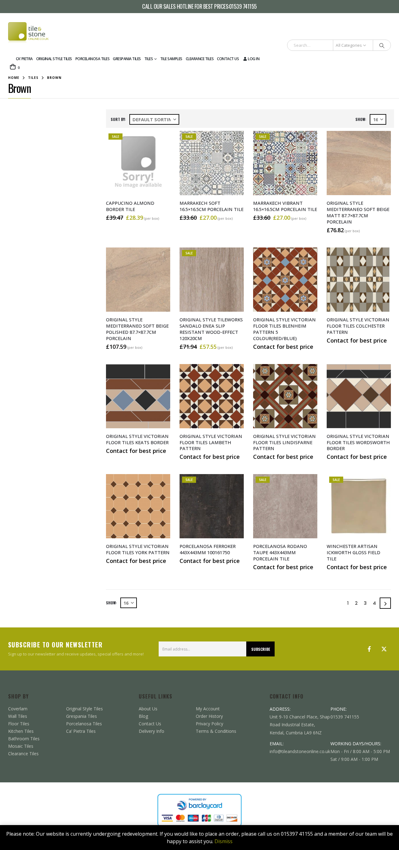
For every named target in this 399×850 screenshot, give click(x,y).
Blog (143, 716)
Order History (209, 716)
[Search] (382, 45)
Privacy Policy (209, 724)
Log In (253, 58)
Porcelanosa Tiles (92, 58)
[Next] (385, 603)
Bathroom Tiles (24, 739)
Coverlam (17, 709)
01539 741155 (243, 6)
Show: (360, 119)
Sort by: (118, 119)
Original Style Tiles (54, 58)
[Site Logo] (28, 33)
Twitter (384, 649)
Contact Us (228, 58)
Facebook (369, 649)
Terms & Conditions (216, 731)
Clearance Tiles (200, 58)
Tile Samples (171, 58)
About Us (148, 709)
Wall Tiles (17, 716)
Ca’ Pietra (24, 58)
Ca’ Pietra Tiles (81, 731)
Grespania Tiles (127, 58)
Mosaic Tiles (20, 746)
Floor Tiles (18, 724)
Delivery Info (151, 731)
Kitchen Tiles (21, 731)
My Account (208, 709)
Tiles (148, 58)
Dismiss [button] (223, 841)
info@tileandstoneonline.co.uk (300, 751)
